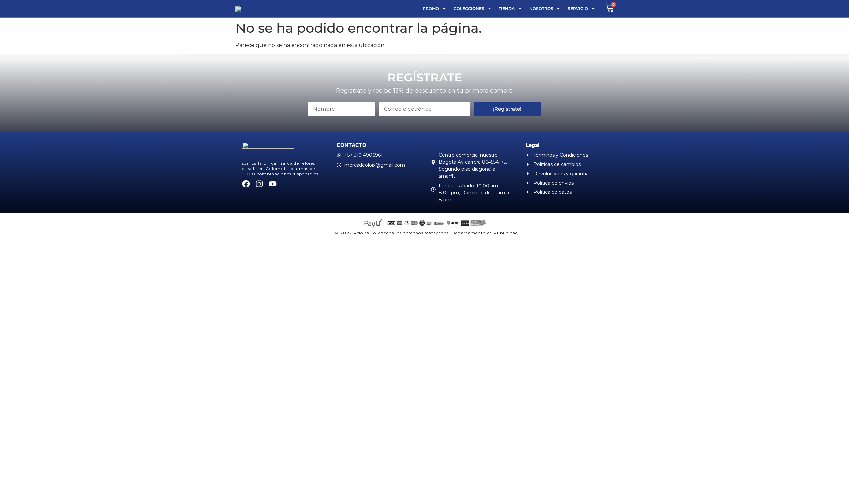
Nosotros (541, 8)
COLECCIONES (469, 8)
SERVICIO (578, 8)
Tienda (507, 8)
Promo (431, 8)
